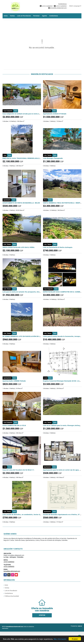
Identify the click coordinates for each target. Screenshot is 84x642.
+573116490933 (47, 6)
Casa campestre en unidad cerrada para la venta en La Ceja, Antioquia (28, 114)
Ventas (12, 16)
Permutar (36, 16)
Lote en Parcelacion (24, 16)
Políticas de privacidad (12, 596)
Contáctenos (53, 16)
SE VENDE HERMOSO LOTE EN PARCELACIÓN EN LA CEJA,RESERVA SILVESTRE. (32, 336)
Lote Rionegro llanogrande (53, 158)
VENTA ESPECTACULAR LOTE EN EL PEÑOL (19, 247)
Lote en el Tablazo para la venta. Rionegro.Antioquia (62, 425)
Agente (44, 16)
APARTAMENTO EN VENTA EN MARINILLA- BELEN (21, 203)
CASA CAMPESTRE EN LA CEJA (14, 425)
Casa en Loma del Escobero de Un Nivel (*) (18, 470)
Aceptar (75, 639)
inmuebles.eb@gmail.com (12, 571)
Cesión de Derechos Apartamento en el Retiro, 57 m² (62, 514)
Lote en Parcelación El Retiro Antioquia (57, 247)
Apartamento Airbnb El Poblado (54, 114)
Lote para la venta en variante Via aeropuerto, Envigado (23, 292)
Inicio (6, 16)
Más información (60, 639)
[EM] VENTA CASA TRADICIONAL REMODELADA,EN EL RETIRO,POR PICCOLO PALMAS (34, 158)
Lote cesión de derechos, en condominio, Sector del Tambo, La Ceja (28, 514)
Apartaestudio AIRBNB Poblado (14, 381)
